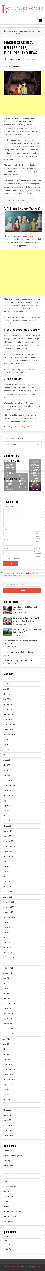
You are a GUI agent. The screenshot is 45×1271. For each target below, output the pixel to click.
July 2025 (7, 745)
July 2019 (7, 1039)
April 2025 (7, 760)
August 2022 (8, 922)
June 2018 (7, 1095)
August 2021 (8, 973)
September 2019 (9, 1034)
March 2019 (8, 1054)
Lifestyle (6, 1201)
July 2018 (7, 1090)
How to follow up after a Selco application (19, 651)
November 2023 (9, 846)
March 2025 (8, 765)
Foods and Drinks (10, 1176)
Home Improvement (11, 1186)
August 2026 (8, 679)
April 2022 (7, 943)
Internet (6, 1191)
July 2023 (7, 866)
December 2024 (9, 780)
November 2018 (9, 1069)
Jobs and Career (9, 1196)
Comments (8, 507)
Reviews (6, 1206)
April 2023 (7, 882)
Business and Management (13, 1156)
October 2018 (8, 1074)
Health (6, 1181)
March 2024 (8, 826)
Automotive (8, 1151)
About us (7, 1241)
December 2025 (9, 719)
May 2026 (7, 694)
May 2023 (7, 877)
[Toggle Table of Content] (28, 201)
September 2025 (9, 735)
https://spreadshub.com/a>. (16, 324)
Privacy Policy (8, 1245)
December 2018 (9, 1064)
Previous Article (16, 438)
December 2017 (9, 1125)
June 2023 (7, 872)
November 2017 (9, 1130)
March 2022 (8, 948)
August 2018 (8, 1085)
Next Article (11, 444)
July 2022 (7, 927)
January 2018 (8, 1120)
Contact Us (7, 1249)
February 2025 (8, 770)
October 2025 (8, 730)
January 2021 (8, 998)
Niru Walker (15, 59)
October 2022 (8, 912)
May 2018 (7, 1100)
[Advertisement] (22, 120)
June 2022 (7, 932)
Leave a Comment (15, 66)
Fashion (6, 1171)
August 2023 (8, 861)
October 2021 (8, 968)
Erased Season (15, 427)
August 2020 (8, 1019)
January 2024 (8, 836)
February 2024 (8, 831)
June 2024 (7, 811)
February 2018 (8, 1115)
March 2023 (8, 887)
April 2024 (7, 821)
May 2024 (7, 816)
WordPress (38, 1267)
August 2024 (8, 801)
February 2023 (8, 892)
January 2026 (8, 714)
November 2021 (9, 963)
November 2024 (9, 785)
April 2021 (7, 988)
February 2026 (8, 709)
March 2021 (8, 993)
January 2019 (8, 1059)
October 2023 (8, 851)
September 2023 (9, 856)
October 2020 (8, 1008)
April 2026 (7, 699)
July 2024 (7, 806)
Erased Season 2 (29, 427)
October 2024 (8, 790)
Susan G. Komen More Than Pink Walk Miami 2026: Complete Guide (26, 619)
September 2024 (9, 795)
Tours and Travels (10, 1216)
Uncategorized (9, 1222)
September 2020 (9, 1014)
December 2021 (9, 958)
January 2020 (8, 1029)
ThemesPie (15, 1267)
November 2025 (9, 724)
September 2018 (9, 1080)
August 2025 (8, 740)
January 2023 (8, 897)
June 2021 (7, 978)
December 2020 (9, 1003)
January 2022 (8, 953)
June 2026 (7, 689)
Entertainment (17, 31)
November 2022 (9, 907)
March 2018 (8, 1110)
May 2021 (7, 983)
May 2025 (7, 755)
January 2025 (8, 775)
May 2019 (7, 1049)
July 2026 (7, 684)
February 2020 (8, 1024)
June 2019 (7, 1044)
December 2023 (9, 841)
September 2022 (9, 917)
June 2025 (7, 750)
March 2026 (8, 704)
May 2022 (7, 937)
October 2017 (8, 1135)
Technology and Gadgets (12, 1211)
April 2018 (7, 1105)
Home (8, 31)
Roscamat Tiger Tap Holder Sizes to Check (19, 660)
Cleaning (7, 1161)
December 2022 (9, 902)
